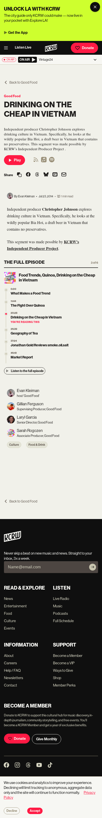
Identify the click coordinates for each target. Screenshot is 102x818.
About (9, 655)
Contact (10, 685)
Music (57, 606)
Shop (57, 678)
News (8, 598)
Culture (14, 444)
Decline (11, 811)
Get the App (18, 32)
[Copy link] (19, 175)
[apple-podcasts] (44, 161)
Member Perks (64, 685)
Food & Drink (36, 444)
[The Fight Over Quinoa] (6, 302)
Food (8, 613)
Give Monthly (46, 739)
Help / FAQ (12, 670)
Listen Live (23, 47)
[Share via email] (63, 175)
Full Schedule (63, 621)
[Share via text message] (54, 175)
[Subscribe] (92, 567)
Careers (10, 663)
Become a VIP (64, 663)
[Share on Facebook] (28, 175)
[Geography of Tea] (6, 330)
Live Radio (61, 598)
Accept (35, 811)
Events (9, 628)
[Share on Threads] (37, 175)
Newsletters (13, 678)
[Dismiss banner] (95, 7)
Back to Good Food (23, 82)
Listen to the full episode (27, 371)
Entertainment (15, 606)
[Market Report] (6, 354)
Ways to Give (63, 670)
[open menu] (7, 47)
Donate (88, 48)
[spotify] (52, 161)
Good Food (12, 96)
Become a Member (67, 655)
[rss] (36, 161)
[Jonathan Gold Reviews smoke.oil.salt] (6, 341)
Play (17, 160)
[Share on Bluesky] (46, 175)
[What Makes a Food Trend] (6, 290)
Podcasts (60, 613)
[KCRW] (12, 541)
